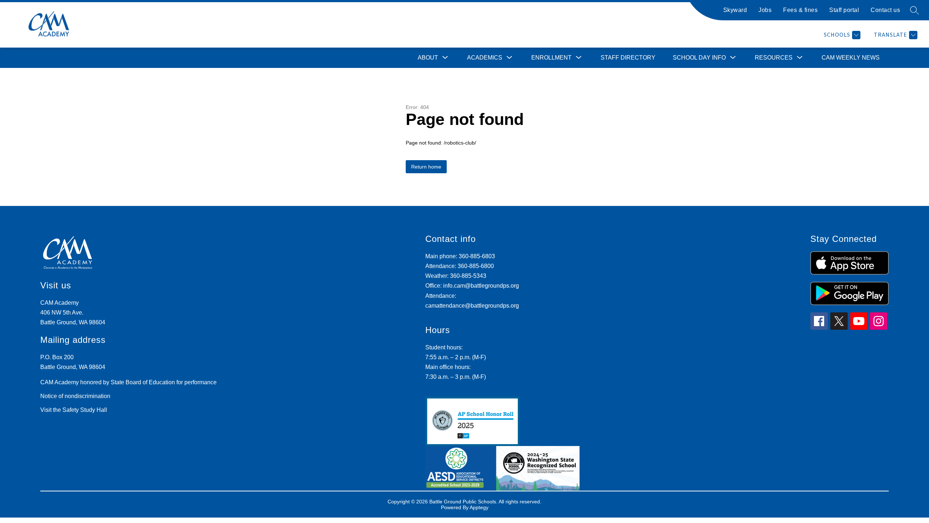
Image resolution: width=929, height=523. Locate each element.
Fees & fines (800, 10)
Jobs (765, 10)
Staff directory (628, 57)
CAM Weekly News (851, 57)
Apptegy (479, 507)
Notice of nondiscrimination (75, 396)
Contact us (885, 10)
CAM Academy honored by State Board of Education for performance (128, 382)
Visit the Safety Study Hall (73, 410)
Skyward (735, 10)
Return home (426, 167)
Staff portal (844, 10)
